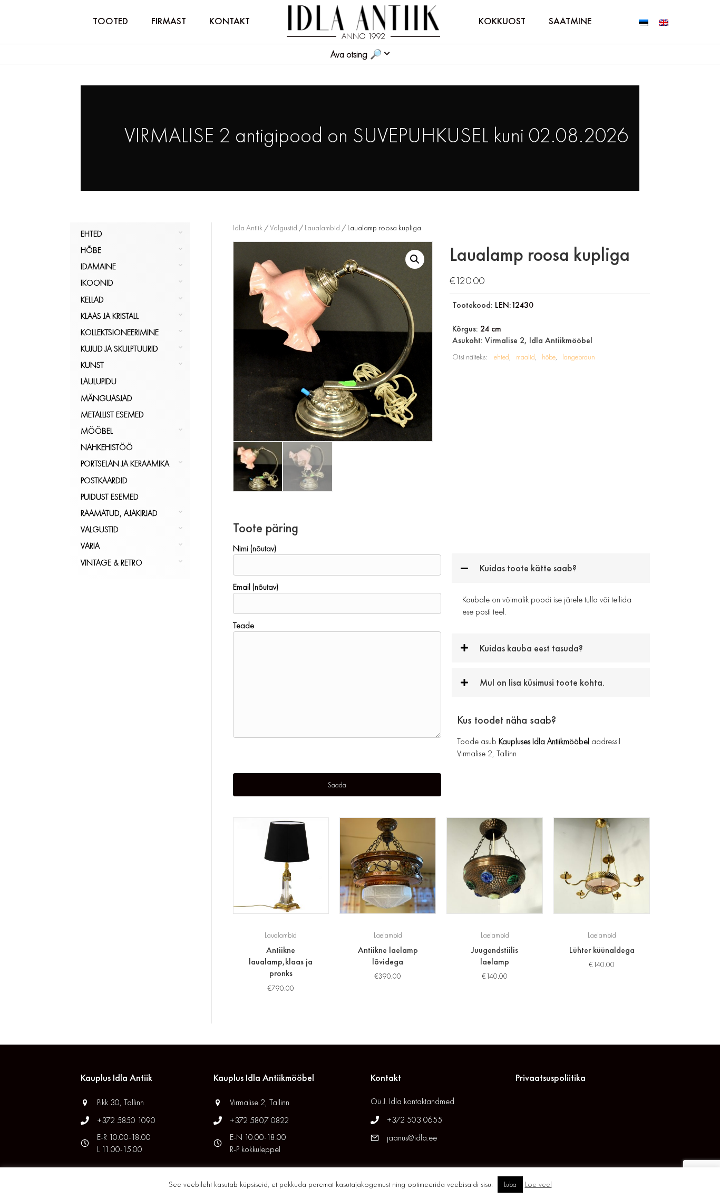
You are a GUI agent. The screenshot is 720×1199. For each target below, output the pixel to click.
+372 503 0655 (414, 1119)
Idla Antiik (247, 227)
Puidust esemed (110, 496)
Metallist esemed (112, 414)
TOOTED (110, 21)
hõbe (549, 357)
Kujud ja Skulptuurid (119, 348)
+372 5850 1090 (127, 1120)
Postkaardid (104, 480)
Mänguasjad (106, 398)
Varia (90, 545)
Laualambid (322, 227)
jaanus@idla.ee (412, 1137)
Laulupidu (98, 381)
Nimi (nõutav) (254, 548)
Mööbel (97, 430)
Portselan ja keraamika (125, 463)
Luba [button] (510, 1184)
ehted (501, 357)
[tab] (551, 567)
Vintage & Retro (111, 562)
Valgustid (100, 529)
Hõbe (91, 250)
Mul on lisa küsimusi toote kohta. (542, 682)
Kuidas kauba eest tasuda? (531, 648)
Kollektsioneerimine (120, 332)
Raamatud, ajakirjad (119, 513)
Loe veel (538, 1184)
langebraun (578, 357)
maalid (525, 357)
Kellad (92, 299)
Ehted (91, 233)
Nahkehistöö (107, 447)
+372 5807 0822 (259, 1120)
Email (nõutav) (255, 586)
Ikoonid (97, 282)
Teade (243, 625)
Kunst (92, 365)
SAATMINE (570, 21)
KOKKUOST (502, 21)
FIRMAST (168, 21)
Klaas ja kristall (110, 315)
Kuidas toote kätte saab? (528, 568)
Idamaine (98, 266)
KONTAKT (229, 21)
